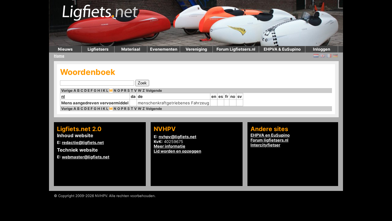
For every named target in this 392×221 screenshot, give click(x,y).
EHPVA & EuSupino (282, 49)
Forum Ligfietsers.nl (236, 49)
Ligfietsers (98, 49)
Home (59, 56)
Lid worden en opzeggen (177, 151)
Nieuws (65, 49)
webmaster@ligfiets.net (85, 156)
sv (239, 96)
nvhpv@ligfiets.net (177, 136)
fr (226, 96)
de (140, 96)
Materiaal (130, 49)
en (213, 96)
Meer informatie (169, 146)
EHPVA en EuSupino (270, 135)
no (232, 96)
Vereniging (196, 49)
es (220, 96)
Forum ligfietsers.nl (269, 140)
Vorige (67, 90)
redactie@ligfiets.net (83, 142)
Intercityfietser (265, 144)
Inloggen (321, 49)
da (133, 96)
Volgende (154, 90)
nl (63, 96)
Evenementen (163, 49)
